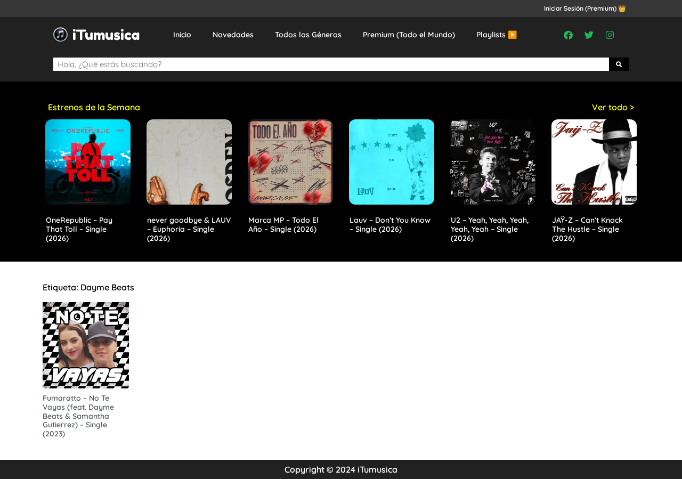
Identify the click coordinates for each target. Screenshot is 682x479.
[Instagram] (610, 35)
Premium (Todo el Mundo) (409, 34)
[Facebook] (568, 35)
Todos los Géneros (308, 34)
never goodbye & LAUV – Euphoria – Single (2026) (189, 229)
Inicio (182, 34)
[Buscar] (619, 64)
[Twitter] (589, 35)
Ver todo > (613, 107)
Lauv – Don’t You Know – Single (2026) (390, 224)
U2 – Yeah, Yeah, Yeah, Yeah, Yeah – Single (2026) (490, 229)
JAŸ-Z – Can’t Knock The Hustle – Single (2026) (587, 229)
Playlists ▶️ (496, 34)
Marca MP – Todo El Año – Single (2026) (283, 224)
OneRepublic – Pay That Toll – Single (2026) (79, 229)
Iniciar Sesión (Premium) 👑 (585, 8)
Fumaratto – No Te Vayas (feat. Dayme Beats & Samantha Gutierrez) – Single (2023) (78, 416)
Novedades (233, 34)
